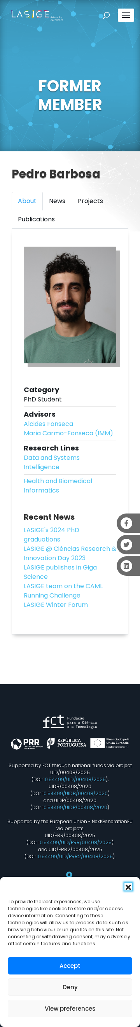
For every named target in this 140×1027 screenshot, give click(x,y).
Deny (70, 987)
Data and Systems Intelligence (52, 462)
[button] (128, 886)
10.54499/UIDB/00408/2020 (75, 793)
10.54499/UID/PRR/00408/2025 (75, 842)
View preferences (70, 1008)
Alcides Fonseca (48, 423)
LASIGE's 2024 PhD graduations (51, 535)
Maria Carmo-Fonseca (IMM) (68, 433)
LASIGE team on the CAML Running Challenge (63, 591)
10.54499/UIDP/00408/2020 (74, 807)
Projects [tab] (90, 200)
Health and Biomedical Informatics (58, 486)
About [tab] (27, 200)
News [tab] (57, 200)
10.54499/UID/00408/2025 (75, 779)
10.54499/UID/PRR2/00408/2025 (75, 856)
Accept (70, 966)
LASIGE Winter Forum (56, 604)
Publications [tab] (36, 219)
